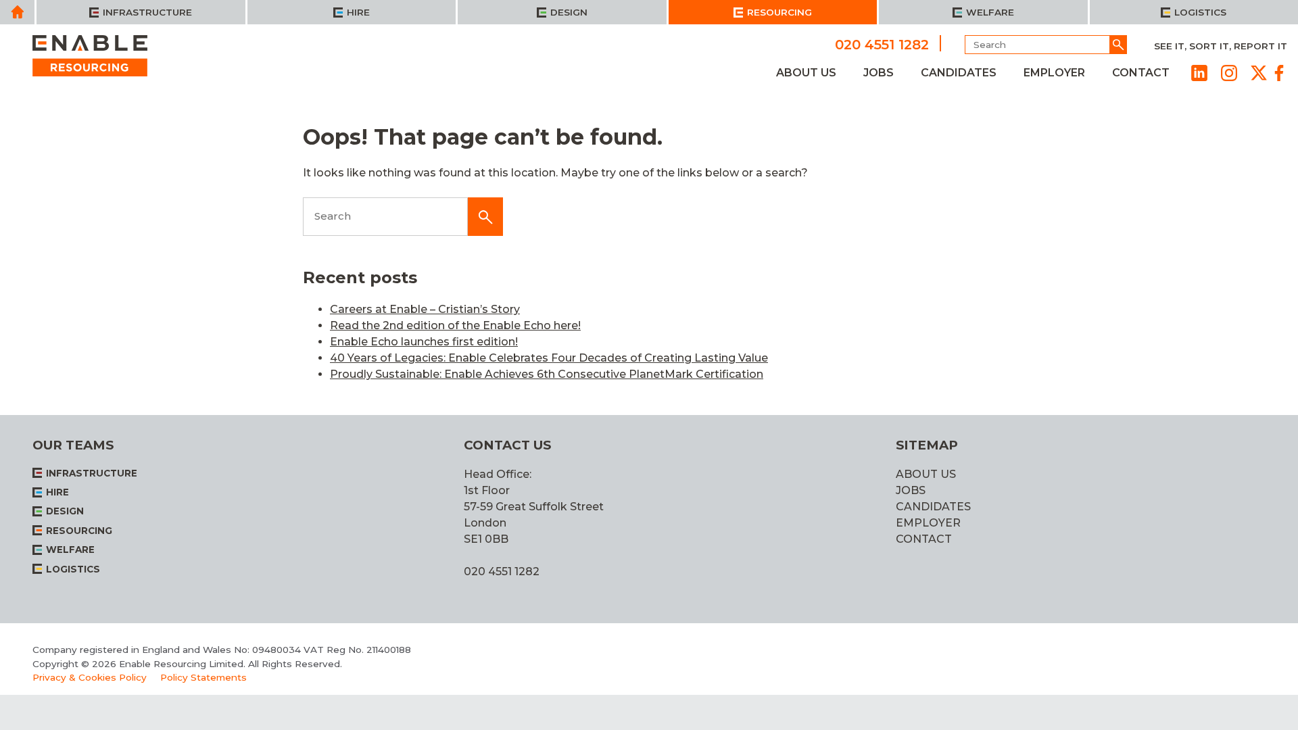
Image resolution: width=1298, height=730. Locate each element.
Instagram (1229, 73)
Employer (1054, 72)
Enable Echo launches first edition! (424, 341)
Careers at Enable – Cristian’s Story (425, 309)
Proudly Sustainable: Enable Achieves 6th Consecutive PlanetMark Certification (546, 374)
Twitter (1259, 73)
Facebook (1279, 73)
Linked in (1199, 73)
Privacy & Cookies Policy (89, 677)
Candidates (958, 72)
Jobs (878, 72)
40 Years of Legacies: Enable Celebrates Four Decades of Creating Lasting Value (549, 357)
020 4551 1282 (882, 43)
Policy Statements (203, 677)
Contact (1141, 72)
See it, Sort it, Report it (1220, 46)
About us (806, 72)
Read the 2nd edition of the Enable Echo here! (455, 325)
